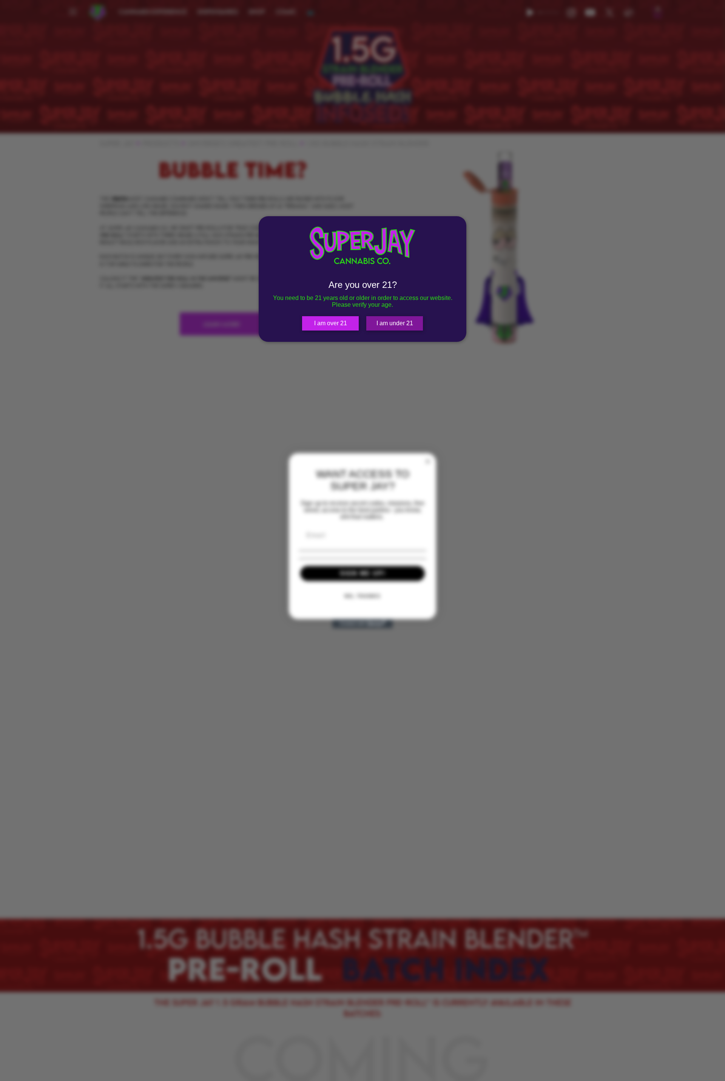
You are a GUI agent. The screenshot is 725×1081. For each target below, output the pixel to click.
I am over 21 (330, 323)
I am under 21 (394, 323)
